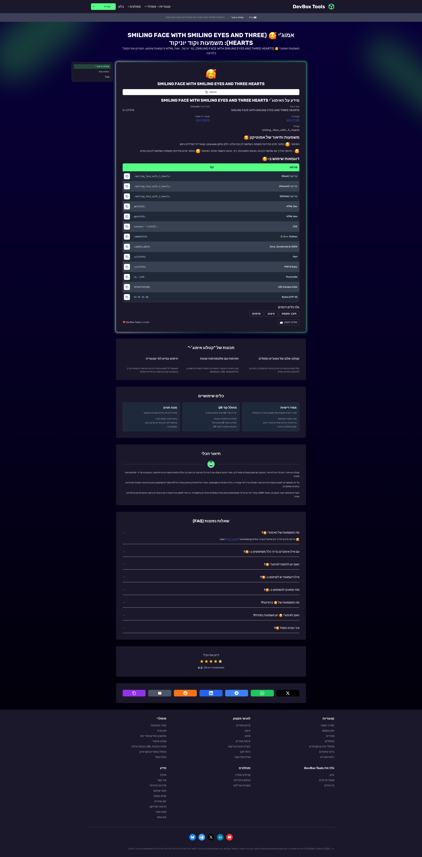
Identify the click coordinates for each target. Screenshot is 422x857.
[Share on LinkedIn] (210, 693)
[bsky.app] (192, 837)
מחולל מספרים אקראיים (152, 751)
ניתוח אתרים (327, 757)
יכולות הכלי (103, 71)
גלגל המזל (160, 757)
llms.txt (161, 817)
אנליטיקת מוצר (242, 757)
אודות (163, 774)
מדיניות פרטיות (158, 785)
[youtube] (229, 837)
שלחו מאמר (159, 796)
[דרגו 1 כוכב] (202, 661)
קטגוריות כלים (326, 780)
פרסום (256, 313)
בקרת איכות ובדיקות (239, 746)
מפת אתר (160, 811)
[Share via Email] (159, 693)
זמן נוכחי (161, 730)
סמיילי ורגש (293, 120)
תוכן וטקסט (289, 313)
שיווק (247, 736)
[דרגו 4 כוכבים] (216, 661)
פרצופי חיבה (203, 120)
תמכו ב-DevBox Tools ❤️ (136, 322)
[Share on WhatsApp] (262, 693)
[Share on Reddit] (185, 693)
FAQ (107, 77)
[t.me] (201, 837)
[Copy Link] (134, 693)
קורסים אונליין (242, 774)
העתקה (213, 92)
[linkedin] (220, 837)
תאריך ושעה (327, 725)
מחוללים (329, 741)
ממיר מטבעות (158, 725)
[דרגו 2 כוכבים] (206, 661)
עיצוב (271, 313)
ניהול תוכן (245, 751)
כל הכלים (329, 785)
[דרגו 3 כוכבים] (211, 661)
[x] (211, 837)
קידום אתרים (243, 725)
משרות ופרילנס (241, 785)
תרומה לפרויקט (157, 806)
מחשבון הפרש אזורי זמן (153, 736)
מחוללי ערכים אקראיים (321, 746)
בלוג (121, 6)
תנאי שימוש (159, 790)
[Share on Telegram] (236, 693)
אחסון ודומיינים (242, 780)
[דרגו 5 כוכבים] (220, 661)
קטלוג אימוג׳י (102, 66)
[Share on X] (287, 693)
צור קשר (161, 780)
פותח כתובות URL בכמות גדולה (148, 746)
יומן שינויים (160, 801)
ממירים (330, 736)
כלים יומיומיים (326, 751)
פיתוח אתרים (243, 741)
